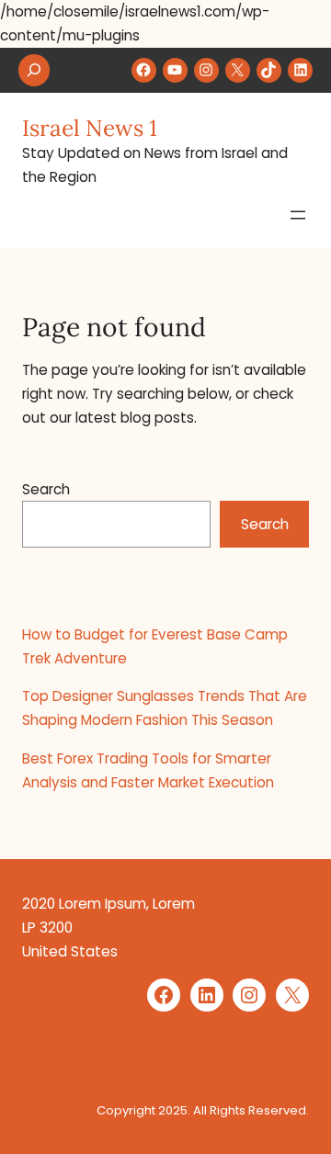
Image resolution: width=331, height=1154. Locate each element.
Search (46, 489)
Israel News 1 (89, 127)
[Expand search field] (34, 70)
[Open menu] (298, 215)
